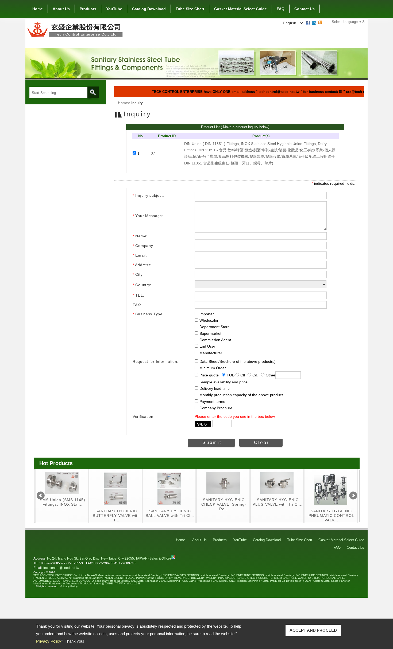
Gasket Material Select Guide (240, 9)
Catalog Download (149, 9)
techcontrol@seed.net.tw (61, 567)
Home (37, 9)
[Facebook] (307, 22)
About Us (61, 9)
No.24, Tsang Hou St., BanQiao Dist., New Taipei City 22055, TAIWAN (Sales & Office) (109, 558)
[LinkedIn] (314, 22)
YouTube (114, 9)
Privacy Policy (48, 641)
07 (153, 153)
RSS (320, 22)
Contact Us (304, 9)
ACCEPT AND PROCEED (313, 630)
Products (88, 9)
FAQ (280, 9)
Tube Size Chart (190, 9)
